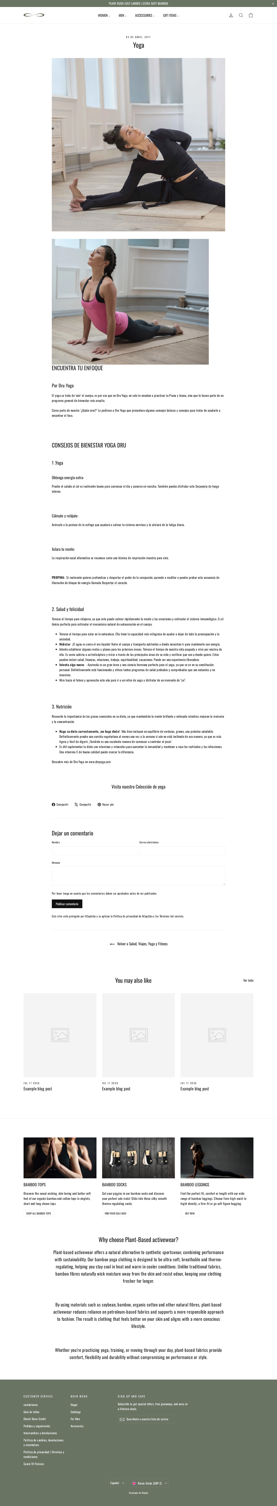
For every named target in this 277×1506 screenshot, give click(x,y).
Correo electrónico (148, 842)
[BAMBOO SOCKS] (138, 1157)
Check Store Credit (35, 1419)
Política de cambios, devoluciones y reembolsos (44, 1442)
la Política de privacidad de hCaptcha (132, 916)
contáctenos (31, 1404)
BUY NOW (190, 1213)
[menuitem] (104, 15)
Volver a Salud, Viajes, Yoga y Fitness (142, 943)
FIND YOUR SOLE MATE (115, 1213)
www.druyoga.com (100, 761)
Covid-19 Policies (34, 1464)
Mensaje (56, 862)
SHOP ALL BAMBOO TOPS (38, 1213)
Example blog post (38, 1088)
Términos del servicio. (172, 916)
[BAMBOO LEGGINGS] (217, 1157)
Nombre (56, 842)
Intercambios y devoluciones (40, 1433)
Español (114, 1483)
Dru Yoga (66, 385)
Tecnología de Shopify (138, 1492)
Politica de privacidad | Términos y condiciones (44, 1454)
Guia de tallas (31, 1412)
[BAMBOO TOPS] (60, 1157)
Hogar (74, 1404)
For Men (75, 1419)
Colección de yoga (150, 786)
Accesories (77, 1426)
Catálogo (76, 1412)
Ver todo (248, 980)
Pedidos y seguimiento (37, 1426)
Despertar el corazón (114, 582)
